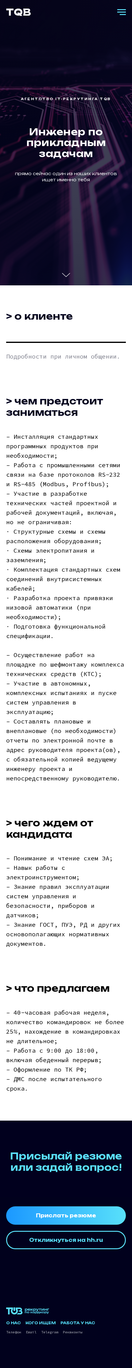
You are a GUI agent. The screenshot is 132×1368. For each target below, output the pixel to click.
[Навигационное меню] (121, 12)
